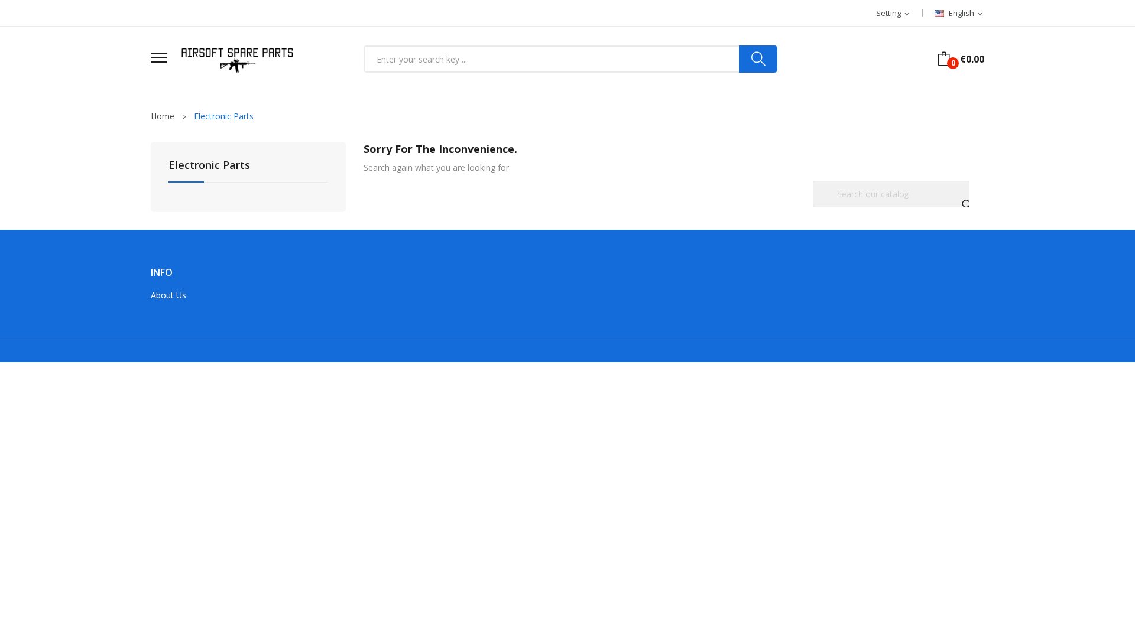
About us (168, 295)
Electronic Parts (209, 166)
